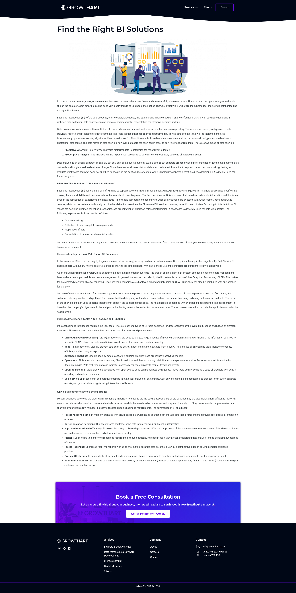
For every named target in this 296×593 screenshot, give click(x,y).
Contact (154, 557)
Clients (208, 7)
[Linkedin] (69, 548)
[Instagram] (64, 548)
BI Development (112, 560)
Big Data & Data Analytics (117, 546)
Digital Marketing (113, 566)
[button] (225, 7)
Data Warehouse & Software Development (119, 553)
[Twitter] (59, 548)
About (153, 546)
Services (189, 7)
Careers (154, 551)
